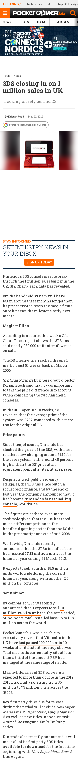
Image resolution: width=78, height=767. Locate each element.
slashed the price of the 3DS (27, 449)
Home (6, 76)
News (6, 22)
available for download (24, 746)
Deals (24, 22)
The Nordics (33, 4)
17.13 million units (41, 553)
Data (41, 22)
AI (49, 4)
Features (61, 22)
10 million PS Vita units (33, 610)
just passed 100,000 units (40, 642)
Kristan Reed (16, 116)
